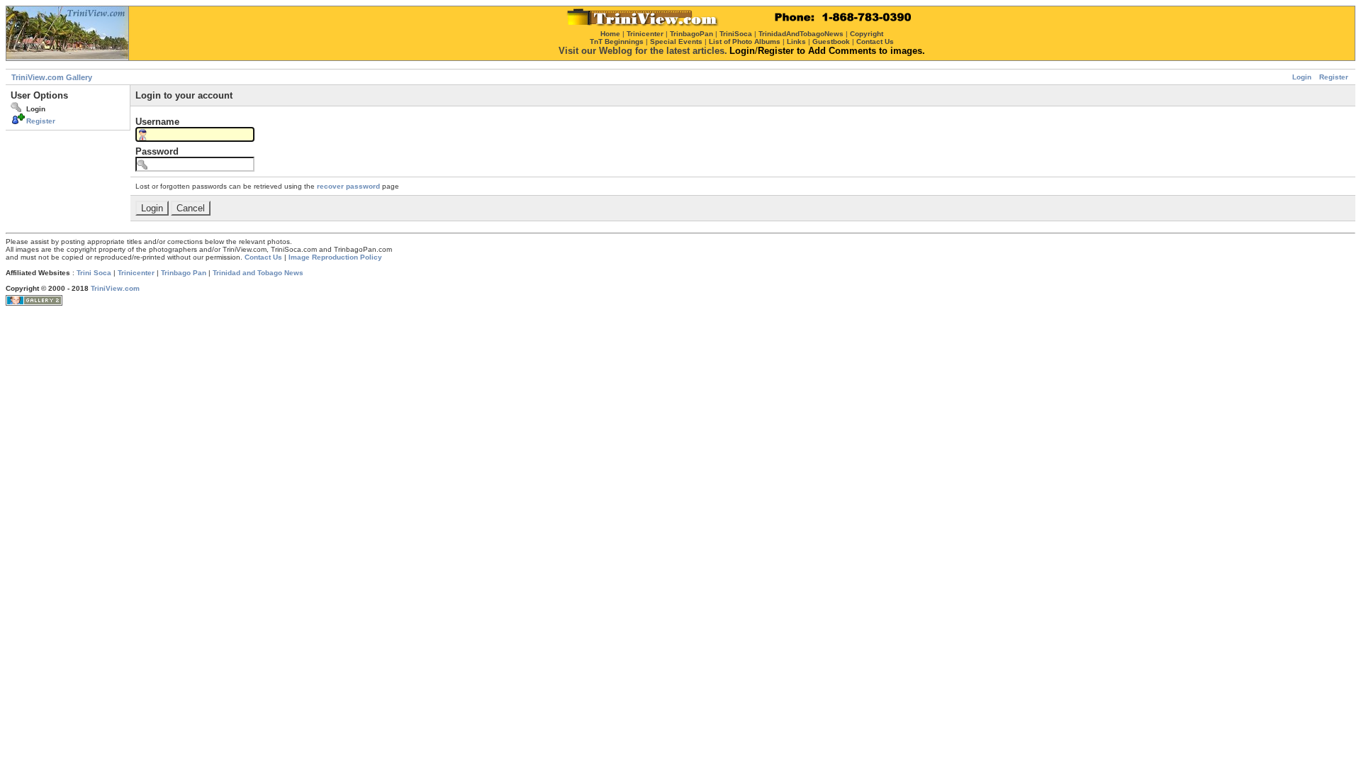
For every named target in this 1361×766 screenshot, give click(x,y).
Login (1301, 77)
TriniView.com (115, 288)
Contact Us (263, 257)
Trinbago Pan (183, 273)
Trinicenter (136, 273)
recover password (348, 186)
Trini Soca (94, 273)
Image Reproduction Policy (335, 257)
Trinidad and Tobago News (258, 273)
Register (1333, 77)
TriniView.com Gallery (51, 77)
